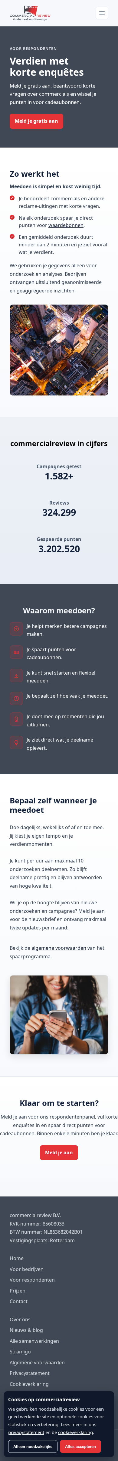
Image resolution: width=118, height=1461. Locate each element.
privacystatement (26, 1432)
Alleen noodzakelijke (32, 1446)
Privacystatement (30, 1373)
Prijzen (17, 1290)
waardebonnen (66, 225)
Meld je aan (59, 1152)
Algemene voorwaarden (37, 1362)
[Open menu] (102, 13)
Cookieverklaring (29, 1384)
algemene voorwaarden (58, 948)
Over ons (20, 1319)
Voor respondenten (32, 1279)
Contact (19, 1301)
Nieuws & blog (26, 1330)
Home (17, 1258)
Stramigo (20, 1351)
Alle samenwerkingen (34, 1341)
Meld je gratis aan (36, 121)
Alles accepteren (80, 1446)
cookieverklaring (75, 1432)
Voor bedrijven (27, 1269)
